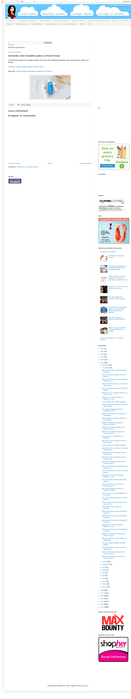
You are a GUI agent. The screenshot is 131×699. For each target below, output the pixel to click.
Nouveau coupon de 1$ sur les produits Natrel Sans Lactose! (117, 329)
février (104, 584)
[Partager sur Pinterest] (30, 105)
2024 (102, 348)
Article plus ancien (86, 163)
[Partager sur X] (26, 105)
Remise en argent (51, 24)
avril (103, 578)
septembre (106, 564)
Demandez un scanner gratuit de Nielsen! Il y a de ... (112, 398)
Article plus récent (14, 163)
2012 (102, 607)
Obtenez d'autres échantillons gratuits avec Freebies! (34, 71)
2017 (102, 593)
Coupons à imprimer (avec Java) (98, 20)
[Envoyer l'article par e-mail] (18, 104)
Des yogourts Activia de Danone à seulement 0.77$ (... (113, 410)
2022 (102, 354)
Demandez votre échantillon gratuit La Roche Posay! (25, 67)
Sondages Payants (22, 24)
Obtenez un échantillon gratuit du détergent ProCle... (112, 423)
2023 (102, 351)
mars (104, 581)
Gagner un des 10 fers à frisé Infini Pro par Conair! (118, 287)
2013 (102, 604)
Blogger (86, 686)
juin (103, 573)
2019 (102, 362)
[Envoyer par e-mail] (22, 105)
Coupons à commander (60, 20)
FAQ (89, 24)
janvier (104, 587)
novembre (105, 368)
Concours (115, 20)
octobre (105, 561)
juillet (104, 570)
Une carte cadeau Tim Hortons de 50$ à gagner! (116, 297)
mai (103, 575)
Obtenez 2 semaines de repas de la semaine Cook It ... (113, 428)
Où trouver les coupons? (108, 252)
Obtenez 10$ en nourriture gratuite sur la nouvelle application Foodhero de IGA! (118, 278)
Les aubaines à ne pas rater (27, 20)
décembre (105, 365)
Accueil (50, 163)
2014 (102, 601)
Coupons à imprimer (78, 20)
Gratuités (10, 24)
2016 (102, 596)
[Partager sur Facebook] (28, 105)
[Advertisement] (45, 33)
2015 (102, 598)
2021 (102, 357)
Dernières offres (45, 20)
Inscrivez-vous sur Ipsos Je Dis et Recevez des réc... (113, 485)
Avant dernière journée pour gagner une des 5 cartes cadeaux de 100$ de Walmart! (117, 309)
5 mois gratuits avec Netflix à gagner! (114, 402)
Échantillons (125, 20)
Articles (82, 24)
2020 (102, 359)
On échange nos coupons (68, 24)
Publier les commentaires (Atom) (27, 167)
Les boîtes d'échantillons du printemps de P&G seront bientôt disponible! (117, 267)
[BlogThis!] (24, 105)
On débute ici (11, 20)
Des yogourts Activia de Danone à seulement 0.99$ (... (113, 489)
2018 (102, 590)
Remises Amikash (36, 24)
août (104, 567)
